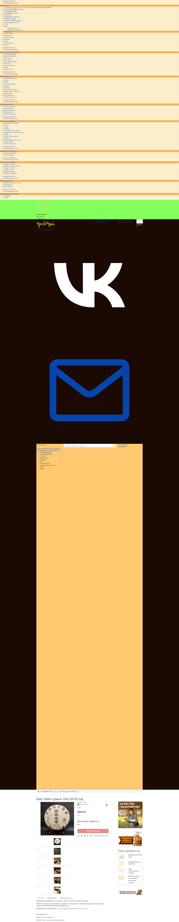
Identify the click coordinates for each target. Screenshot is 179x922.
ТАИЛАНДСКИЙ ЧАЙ (46, 454)
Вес (78, 824)
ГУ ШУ (42, 467)
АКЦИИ (36, 7)
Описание (41, 898)
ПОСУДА (12, 121)
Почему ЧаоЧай (45, 200)
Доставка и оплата (65, 898)
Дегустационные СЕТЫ (16, 7)
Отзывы (42, 208)
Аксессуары (13, 151)
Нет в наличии (94, 831)
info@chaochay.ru (101, 222)
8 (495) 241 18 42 (99, 220)
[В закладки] (107, 805)
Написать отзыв (103, 836)
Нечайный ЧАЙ (13, 194)
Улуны (11, 104)
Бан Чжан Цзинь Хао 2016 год (68, 791)
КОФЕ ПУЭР (44, 458)
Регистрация (40, 216)
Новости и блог (122, 445)
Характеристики (52, 898)
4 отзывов (95, 836)
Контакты (43, 212)
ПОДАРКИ (12, 162)
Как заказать (44, 202)
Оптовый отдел (44, 210)
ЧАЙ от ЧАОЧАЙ (29, 7)
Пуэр (11, 76)
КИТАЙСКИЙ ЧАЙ (14, 52)
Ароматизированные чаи (47, 465)
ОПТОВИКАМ (122, 447)
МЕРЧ (42, 469)
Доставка (43, 206)
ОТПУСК (6, 7)
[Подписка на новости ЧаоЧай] (89, 443)
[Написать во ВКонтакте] (89, 336)
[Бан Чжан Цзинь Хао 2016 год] (57, 819)
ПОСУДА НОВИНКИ (45, 7)
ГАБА (10, 181)
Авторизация (40, 218)
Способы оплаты (45, 204)
